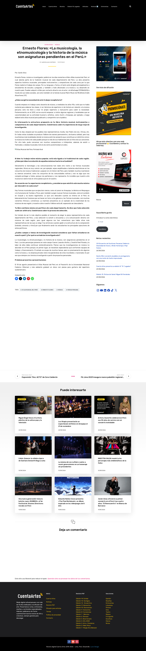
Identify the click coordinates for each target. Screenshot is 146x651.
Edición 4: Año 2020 (83, 621)
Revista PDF (50, 605)
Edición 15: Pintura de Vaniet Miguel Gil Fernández (113, 274)
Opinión (108, 599)
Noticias (49, 602)
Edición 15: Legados (74, 6)
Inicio (44, 6)
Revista (62, 6)
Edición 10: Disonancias (84, 607)
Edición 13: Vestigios (83, 601)
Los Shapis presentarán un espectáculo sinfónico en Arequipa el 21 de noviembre (73, 424)
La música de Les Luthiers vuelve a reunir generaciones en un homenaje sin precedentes (72, 464)
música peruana (72, 290)
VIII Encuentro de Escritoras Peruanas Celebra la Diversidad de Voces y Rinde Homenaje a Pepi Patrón (112, 246)
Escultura (109, 619)
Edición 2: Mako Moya (83, 625)
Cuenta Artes (53, 6)
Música (57, 44)
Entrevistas (104, 6)
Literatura (109, 605)
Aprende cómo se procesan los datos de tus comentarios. (69, 579)
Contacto (114, 6)
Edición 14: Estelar (82, 599)
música (60, 290)
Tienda (48, 611)
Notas (108, 623)
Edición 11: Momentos (83, 605)
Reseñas (109, 601)
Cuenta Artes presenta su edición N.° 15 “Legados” (113, 266)
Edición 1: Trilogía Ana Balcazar (86, 628)
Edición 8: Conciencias (84, 612)
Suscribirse (102, 229)
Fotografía (109, 616)
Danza (108, 621)
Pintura (108, 607)
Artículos (85, 6)
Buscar (98, 200)
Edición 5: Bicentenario (84, 619)
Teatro (108, 612)
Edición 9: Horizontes (83, 610)
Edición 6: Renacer (82, 616)
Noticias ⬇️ (94, 6)
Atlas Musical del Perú (30, 290)
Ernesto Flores (47, 290)
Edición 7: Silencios (83, 614)
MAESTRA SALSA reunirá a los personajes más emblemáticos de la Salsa (112, 460)
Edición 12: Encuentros (84, 603)
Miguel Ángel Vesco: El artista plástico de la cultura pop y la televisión (30, 420)
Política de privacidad (53, 615)
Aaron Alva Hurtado (49, 62)
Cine (107, 610)
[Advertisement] (73, 27)
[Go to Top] (142, 647)
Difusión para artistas (53, 608)
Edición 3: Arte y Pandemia (85, 623)
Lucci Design (94, 647)
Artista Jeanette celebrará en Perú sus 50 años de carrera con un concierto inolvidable (112, 420)
